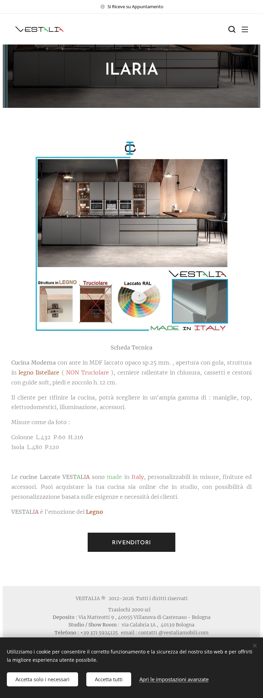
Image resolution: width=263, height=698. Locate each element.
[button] (231, 29)
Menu (245, 29)
